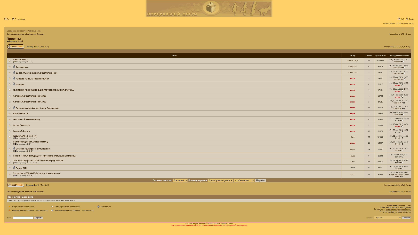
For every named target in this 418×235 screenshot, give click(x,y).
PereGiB (397, 115)
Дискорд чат (22, 67)
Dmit (352, 162)
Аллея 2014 (21, 168)
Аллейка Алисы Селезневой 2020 (32, 79)
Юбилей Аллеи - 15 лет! (24, 136)
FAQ (402, 19)
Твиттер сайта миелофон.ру (26, 119)
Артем (352, 149)
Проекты (40, 34)
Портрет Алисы (20, 59)
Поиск (411, 19)
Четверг (397, 62)
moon (352, 78)
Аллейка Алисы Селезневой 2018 (29, 102)
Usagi (20, 41)
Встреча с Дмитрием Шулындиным (33, 149)
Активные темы (34, 31)
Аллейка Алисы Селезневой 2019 (29, 96)
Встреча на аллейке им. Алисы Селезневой (37, 108)
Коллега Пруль (353, 61)
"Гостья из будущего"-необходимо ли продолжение (38, 160)
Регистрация (19, 19)
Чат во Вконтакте (21, 125)
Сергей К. (397, 103)
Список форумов (15, 34)
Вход (8, 19)
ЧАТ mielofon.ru (20, 113)
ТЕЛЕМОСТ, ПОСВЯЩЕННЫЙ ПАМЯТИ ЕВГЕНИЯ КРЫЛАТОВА (43, 90)
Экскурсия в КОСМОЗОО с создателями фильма (36, 173)
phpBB (204, 223)
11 (36, 163)
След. (408, 46)
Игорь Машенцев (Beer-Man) (399, 175)
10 (33, 163)
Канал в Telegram (21, 131)
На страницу (389, 46)
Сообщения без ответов (17, 31)
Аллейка (20, 85)
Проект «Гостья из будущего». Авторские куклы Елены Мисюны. (44, 156)
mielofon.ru (30, 34)
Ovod (353, 137)
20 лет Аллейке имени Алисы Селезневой (36, 73)
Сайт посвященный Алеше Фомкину (30, 142)
